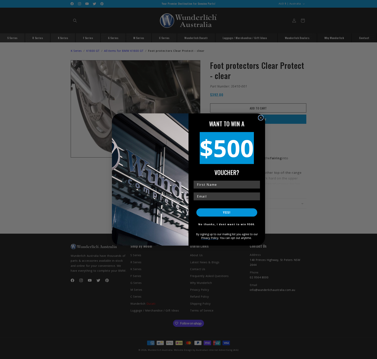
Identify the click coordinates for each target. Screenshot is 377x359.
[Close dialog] (260, 117)
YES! (227, 212)
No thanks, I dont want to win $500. (226, 224)
